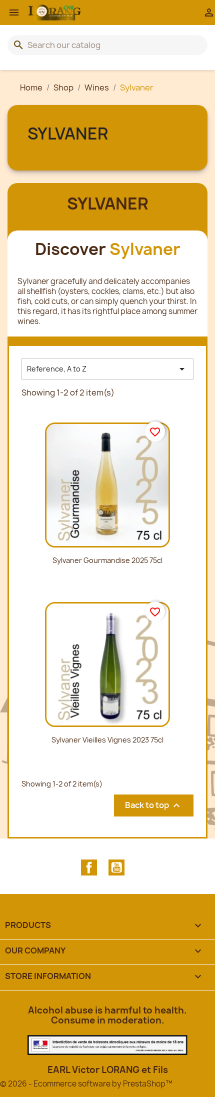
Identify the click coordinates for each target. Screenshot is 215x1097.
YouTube (116, 868)
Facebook (89, 868)
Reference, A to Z (107, 369)
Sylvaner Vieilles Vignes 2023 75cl (108, 739)
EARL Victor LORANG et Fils (108, 1070)
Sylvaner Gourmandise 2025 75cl (107, 560)
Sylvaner (68, 133)
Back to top (153, 805)
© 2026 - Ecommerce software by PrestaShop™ (86, 1083)
